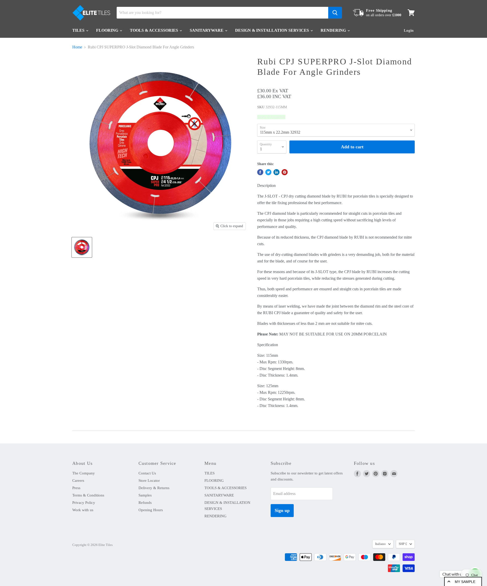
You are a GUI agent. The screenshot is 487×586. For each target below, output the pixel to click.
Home (77, 47)
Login (408, 30)
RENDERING (334, 30)
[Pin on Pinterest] (285, 172)
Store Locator (149, 480)
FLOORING (107, 30)
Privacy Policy (83, 503)
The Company (83, 473)
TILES (78, 30)
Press (76, 488)
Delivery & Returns (153, 488)
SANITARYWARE (207, 30)
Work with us (82, 510)
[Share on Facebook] (260, 172)
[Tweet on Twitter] (268, 172)
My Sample (465, 582)
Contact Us (147, 473)
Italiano (380, 544)
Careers (78, 480)
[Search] (335, 13)
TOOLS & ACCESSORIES (154, 30)
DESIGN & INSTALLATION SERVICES (272, 30)
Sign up (282, 510)
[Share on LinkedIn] (276, 172)
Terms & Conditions (88, 495)
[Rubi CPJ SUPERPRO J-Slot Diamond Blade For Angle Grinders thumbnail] (82, 247)
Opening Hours (150, 510)
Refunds (145, 503)
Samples (145, 495)
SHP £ (403, 544)
